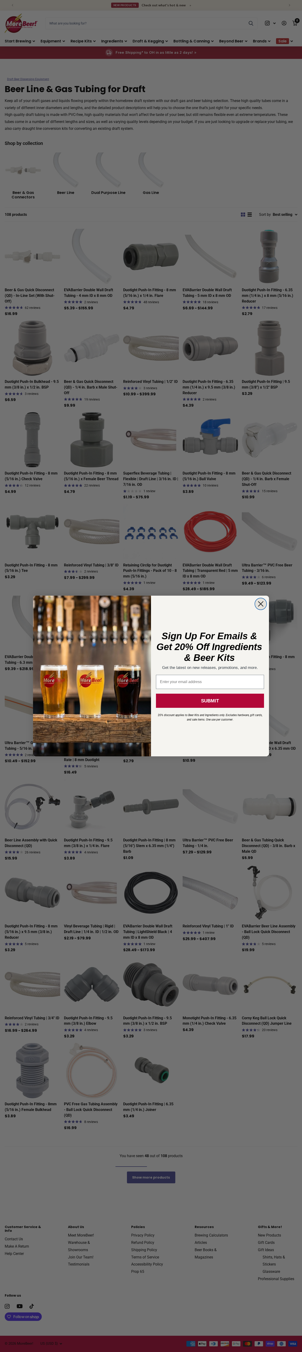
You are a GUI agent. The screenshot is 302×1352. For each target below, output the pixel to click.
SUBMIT (210, 700)
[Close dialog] (261, 604)
